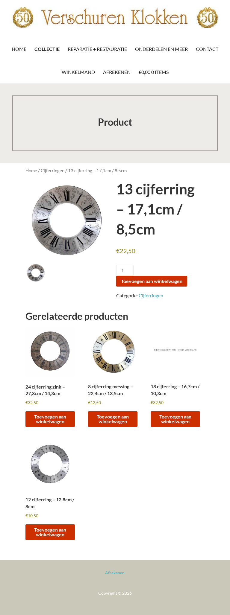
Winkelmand (78, 72)
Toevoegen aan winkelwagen (151, 281)
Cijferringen (52, 170)
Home (19, 49)
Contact (207, 49)
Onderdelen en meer (161, 49)
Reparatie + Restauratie (97, 49)
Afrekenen (117, 72)
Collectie (47, 49)
